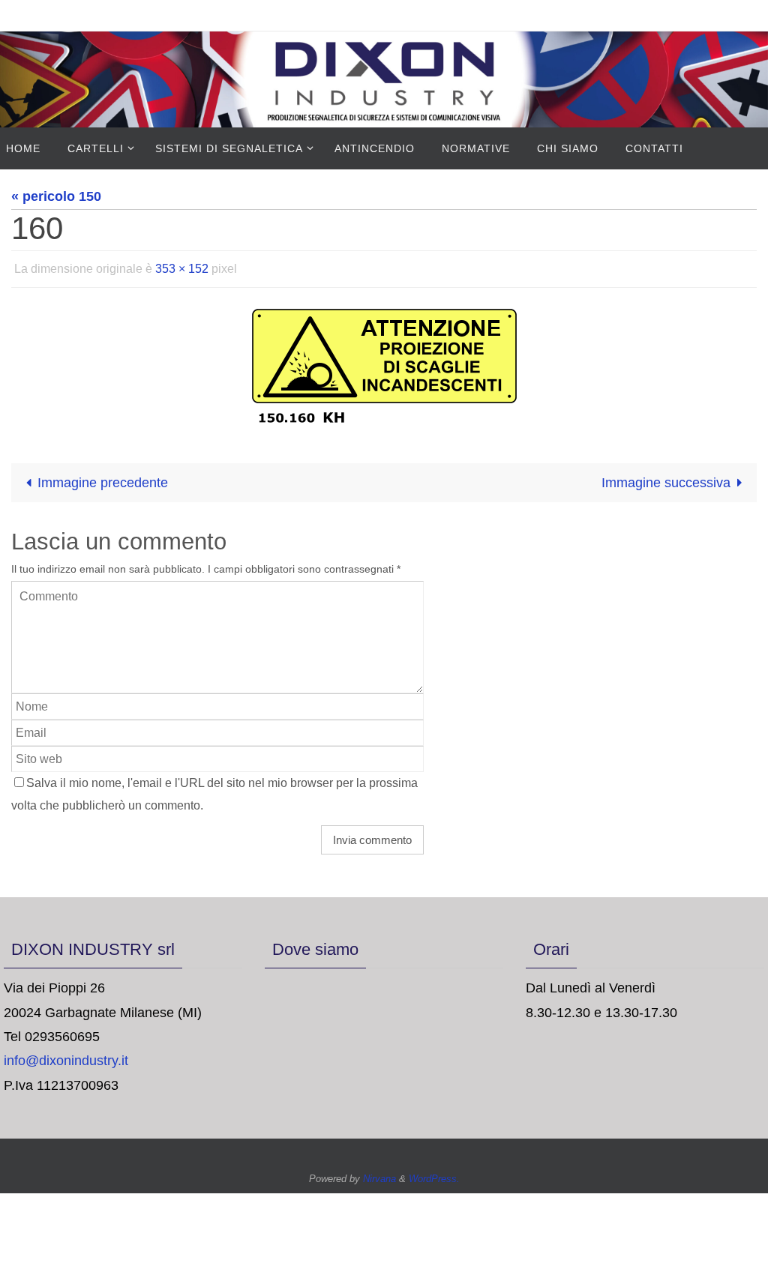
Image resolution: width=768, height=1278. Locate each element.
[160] (384, 361)
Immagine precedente (103, 478)
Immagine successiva (666, 478)
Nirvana (379, 1175)
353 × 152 (181, 266)
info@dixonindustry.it (66, 1056)
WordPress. (434, 1175)
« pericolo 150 (56, 196)
